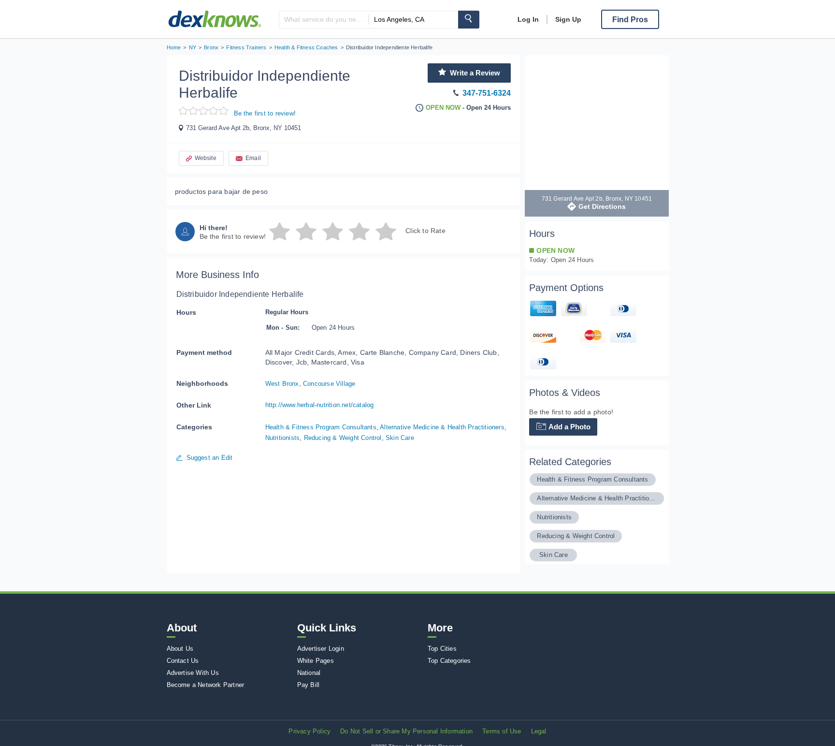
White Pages (315, 660)
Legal (539, 731)
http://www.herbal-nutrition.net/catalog (319, 405)
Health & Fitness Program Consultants (320, 427)
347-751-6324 (486, 93)
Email (253, 158)
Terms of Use (501, 731)
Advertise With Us (193, 672)
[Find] (468, 20)
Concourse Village (329, 383)
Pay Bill (308, 684)
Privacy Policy (309, 731)
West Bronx (282, 383)
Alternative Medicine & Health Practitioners (442, 427)
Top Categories (449, 660)
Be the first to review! (265, 113)
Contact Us (183, 660)
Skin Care (400, 437)
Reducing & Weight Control (343, 437)
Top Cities (442, 648)
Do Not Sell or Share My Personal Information (406, 731)
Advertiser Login (320, 648)
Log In (528, 19)
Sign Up (568, 19)
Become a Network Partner (206, 684)
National (309, 672)
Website (205, 158)
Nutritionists (282, 437)
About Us (180, 648)
